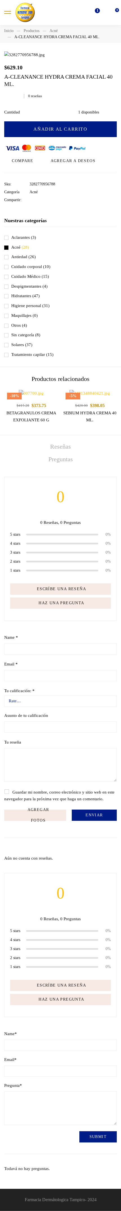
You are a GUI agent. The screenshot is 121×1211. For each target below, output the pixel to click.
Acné (54, 31)
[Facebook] (31, 200)
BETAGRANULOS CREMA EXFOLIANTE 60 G (31, 416)
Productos (31, 31)
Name (11, 637)
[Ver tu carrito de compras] (114, 12)
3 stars (15, 552)
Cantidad (12, 112)
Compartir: (13, 200)
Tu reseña (12, 742)
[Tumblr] (57, 200)
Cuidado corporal (30, 266)
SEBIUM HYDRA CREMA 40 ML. (89, 416)
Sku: (8, 184)
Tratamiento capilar (32, 354)
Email (11, 664)
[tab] (60, 446)
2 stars (15, 561)
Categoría (11, 192)
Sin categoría (25, 335)
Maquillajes (24, 315)
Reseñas (60, 446)
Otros (19, 325)
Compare (22, 161)
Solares (21, 344)
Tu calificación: (19, 691)
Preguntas (60, 459)
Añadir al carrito (60, 129)
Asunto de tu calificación (26, 715)
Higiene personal (30, 305)
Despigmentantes (29, 286)
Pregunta (13, 1085)
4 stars (15, 543)
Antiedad (23, 257)
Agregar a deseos (73, 161)
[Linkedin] (48, 200)
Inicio (9, 31)
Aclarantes (23, 237)
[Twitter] (40, 200)
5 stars (15, 534)
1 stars (15, 570)
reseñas (35, 96)
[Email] (66, 200)
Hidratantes (25, 296)
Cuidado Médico (30, 276)
